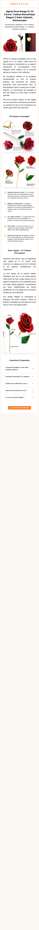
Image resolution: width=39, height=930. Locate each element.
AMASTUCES (19, 4)
